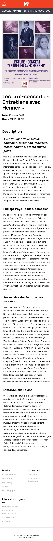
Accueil (6, 10)
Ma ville (6, 470)
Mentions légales (10, 506)
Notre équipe (8, 490)
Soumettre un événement (34, 480)
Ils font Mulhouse (10, 474)
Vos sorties (7, 478)
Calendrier (32, 474)
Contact (6, 521)
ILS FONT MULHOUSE (34, 10)
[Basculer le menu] (4, 4)
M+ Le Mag (7, 482)
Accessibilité (8, 517)
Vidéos (5, 486)
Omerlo (31, 537)
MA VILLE (17, 10)
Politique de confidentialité (9, 512)
